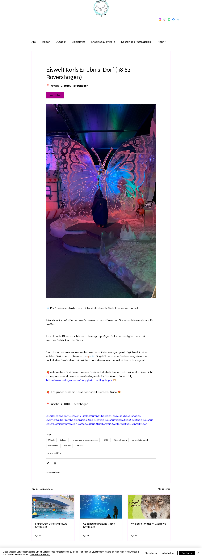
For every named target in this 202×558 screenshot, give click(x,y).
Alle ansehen (164, 489)
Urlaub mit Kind (54, 453)
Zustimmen (187, 552)
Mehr (160, 42)
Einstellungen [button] (151, 552)
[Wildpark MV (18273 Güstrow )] (149, 507)
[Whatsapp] (169, 19)
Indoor (46, 42)
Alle (33, 42)
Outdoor (61, 42)
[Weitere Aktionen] (154, 61)
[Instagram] (160, 19)
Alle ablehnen (168, 552)
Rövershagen (120, 440)
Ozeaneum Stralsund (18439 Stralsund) (99, 525)
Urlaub (51, 440)
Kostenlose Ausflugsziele (136, 42)
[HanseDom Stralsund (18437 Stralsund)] (53, 507)
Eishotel (79, 446)
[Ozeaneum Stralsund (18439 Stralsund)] (101, 507)
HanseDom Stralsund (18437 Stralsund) (51, 525)
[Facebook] (173, 19)
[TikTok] (164, 19)
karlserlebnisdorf (140, 440)
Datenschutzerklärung (40, 554)
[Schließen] (198, 553)
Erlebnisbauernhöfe (103, 42)
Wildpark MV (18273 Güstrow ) (148, 523)
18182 (106, 440)
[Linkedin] (177, 19)
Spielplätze (78, 42)
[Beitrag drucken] (55, 463)
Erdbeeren (53, 446)
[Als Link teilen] (47, 463)
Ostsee (63, 440)
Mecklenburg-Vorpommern (85, 440)
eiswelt (67, 446)
